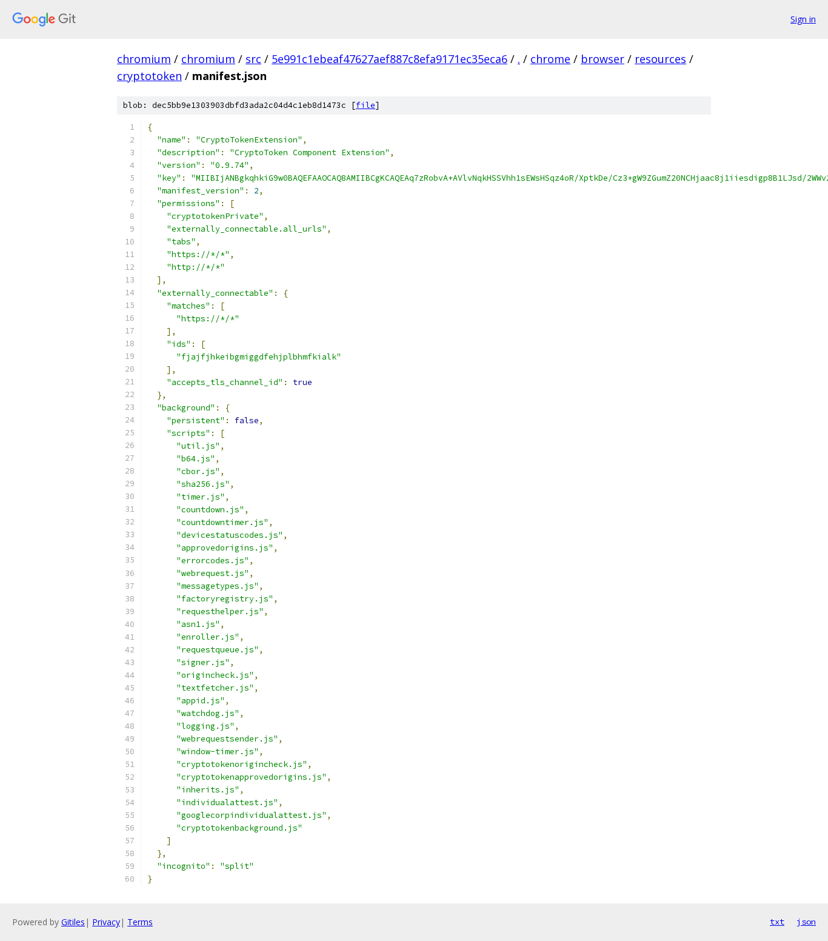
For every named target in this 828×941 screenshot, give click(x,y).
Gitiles (73, 922)
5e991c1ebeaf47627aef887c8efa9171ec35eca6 (389, 59)
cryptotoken (149, 76)
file (365, 105)
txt (777, 921)
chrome (550, 59)
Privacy (106, 922)
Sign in (803, 19)
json (806, 921)
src (253, 59)
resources (660, 59)
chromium (144, 59)
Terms (140, 922)
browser (602, 59)
